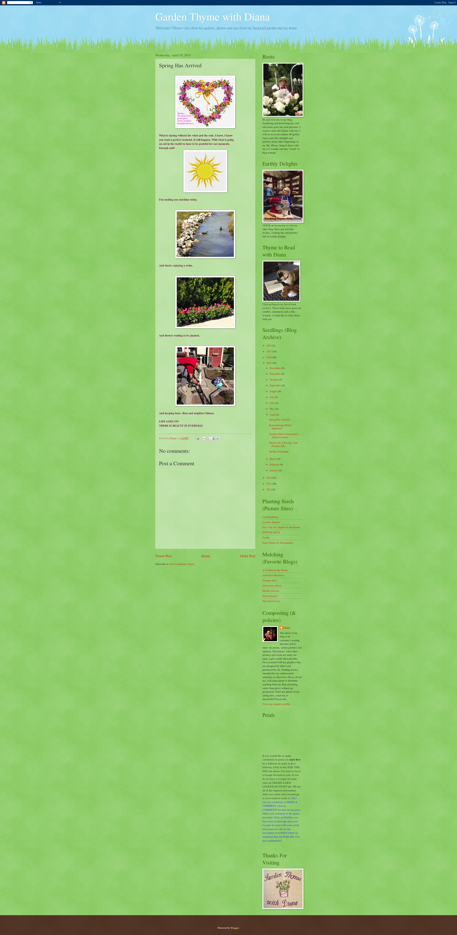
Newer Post (163, 555)
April (273, 414)
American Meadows (273, 575)
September (276, 385)
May (272, 408)
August (274, 391)
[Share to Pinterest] (217, 438)
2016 (269, 357)
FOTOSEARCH (271, 532)
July (272, 397)
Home (205, 555)
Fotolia (266, 537)
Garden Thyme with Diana (212, 16)
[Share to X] (210, 438)
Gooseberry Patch (271, 585)
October (274, 379)
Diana (286, 628)
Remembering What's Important (280, 426)
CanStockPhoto (270, 517)
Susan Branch (269, 596)
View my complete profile (276, 704)
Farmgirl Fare (269, 580)
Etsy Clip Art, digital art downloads (281, 527)
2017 (269, 351)
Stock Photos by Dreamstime (277, 542)
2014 (269, 477)
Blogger (235, 927)
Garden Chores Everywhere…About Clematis (285, 435)
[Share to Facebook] (214, 438)
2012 (269, 489)
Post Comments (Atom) (182, 564)
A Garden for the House (275, 570)
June (272, 403)
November (275, 373)
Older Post (247, 555)
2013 (269, 483)
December (276, 368)
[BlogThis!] (207, 438)
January (274, 470)
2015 (269, 363)
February (275, 464)
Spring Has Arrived (279, 419)
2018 (269, 345)
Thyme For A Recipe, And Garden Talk (283, 444)
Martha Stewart (270, 590)
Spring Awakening (278, 451)
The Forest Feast (271, 601)
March (273, 458)
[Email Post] (196, 438)
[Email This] (204, 438)
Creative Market (271, 522)
